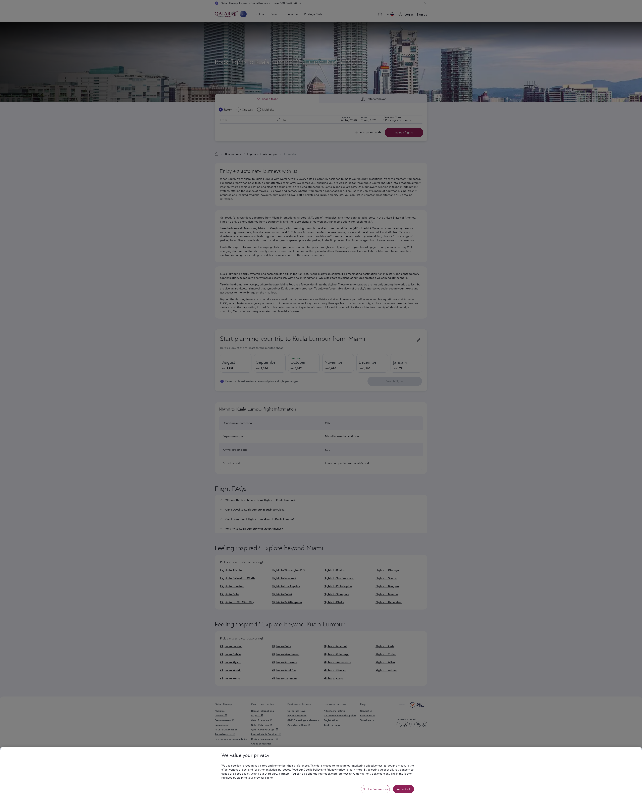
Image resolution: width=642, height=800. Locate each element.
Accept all (403, 789)
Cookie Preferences (375, 789)
